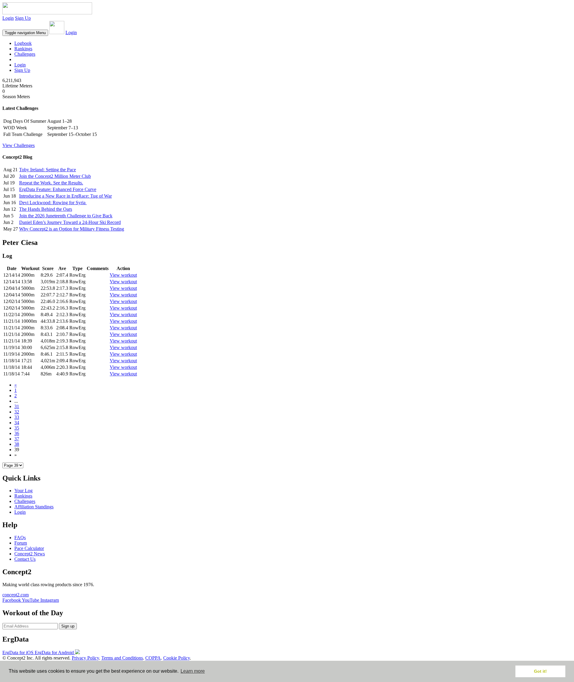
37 (16, 438)
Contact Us (25, 559)
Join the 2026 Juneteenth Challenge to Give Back (65, 215)
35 (16, 428)
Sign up (67, 626)
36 (16, 433)
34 (16, 422)
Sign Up (23, 18)
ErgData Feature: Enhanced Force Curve (57, 189)
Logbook (23, 43)
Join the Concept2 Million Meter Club (55, 176)
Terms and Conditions (122, 657)
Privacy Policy (85, 657)
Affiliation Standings (34, 506)
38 (16, 444)
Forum (20, 542)
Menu (25, 33)
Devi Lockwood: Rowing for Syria (53, 202)
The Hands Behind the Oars (45, 209)
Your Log (23, 490)
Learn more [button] (193, 671)
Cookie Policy (176, 657)
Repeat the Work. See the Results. (51, 182)
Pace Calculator (29, 548)
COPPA (153, 657)
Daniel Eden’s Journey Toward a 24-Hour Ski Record (70, 222)
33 (16, 417)
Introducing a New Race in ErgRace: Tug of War (65, 195)
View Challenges (18, 145)
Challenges (24, 54)
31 (16, 406)
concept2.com (15, 594)
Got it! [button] (540, 671)
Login (8, 18)
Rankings (23, 48)
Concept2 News (29, 553)
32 (16, 411)
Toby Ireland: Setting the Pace (47, 169)
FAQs (20, 537)
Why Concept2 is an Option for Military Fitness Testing (71, 228)
